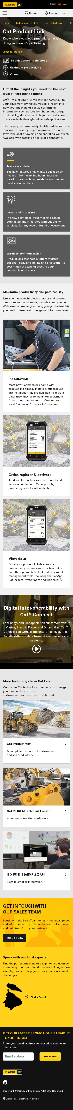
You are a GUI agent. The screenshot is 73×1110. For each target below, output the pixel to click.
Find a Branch (57, 13)
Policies (34, 1098)
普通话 (53, 4)
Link (36, 23)
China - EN (11, 1098)
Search (33, 13)
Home (6, 23)
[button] (62, 5)
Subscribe (50, 1056)
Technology (22, 23)
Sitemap (23, 1098)
